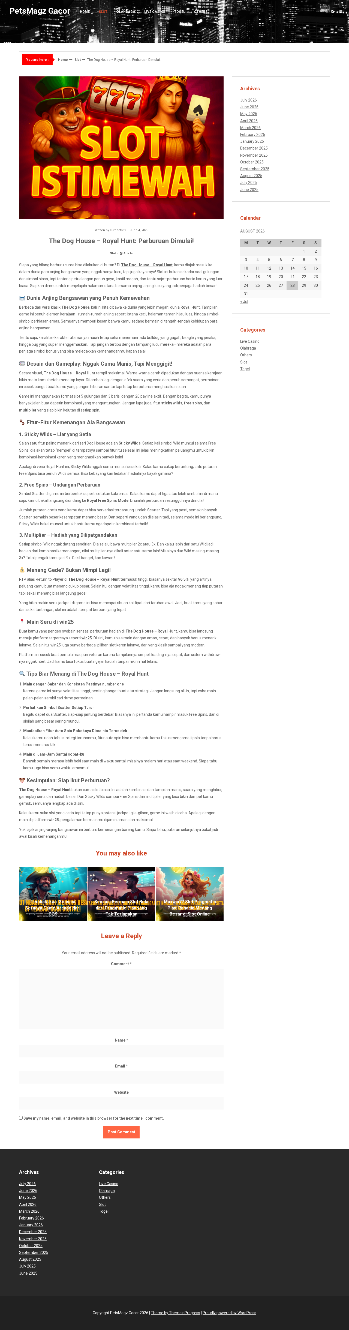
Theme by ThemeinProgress (175, 1313)
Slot (103, 12)
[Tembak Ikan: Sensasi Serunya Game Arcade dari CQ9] (53, 894)
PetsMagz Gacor (40, 11)
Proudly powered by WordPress (229, 1313)
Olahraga (125, 12)
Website (121, 1092)
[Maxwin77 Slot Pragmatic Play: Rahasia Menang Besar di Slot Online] (190, 894)
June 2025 (249, 189)
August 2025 (251, 176)
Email (121, 1066)
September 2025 (254, 169)
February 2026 (252, 134)
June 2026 (249, 107)
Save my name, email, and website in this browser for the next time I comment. (93, 1118)
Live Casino (154, 12)
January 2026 (252, 141)
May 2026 (248, 114)
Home (85, 12)
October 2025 (252, 162)
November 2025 (254, 155)
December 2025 (254, 148)
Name (121, 1040)
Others (200, 12)
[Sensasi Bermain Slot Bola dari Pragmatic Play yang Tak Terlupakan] (121, 894)
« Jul (244, 301)
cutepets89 (118, 230)
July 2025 (248, 182)
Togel (179, 12)
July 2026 (248, 100)
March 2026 (250, 128)
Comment (121, 964)
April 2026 (249, 121)
